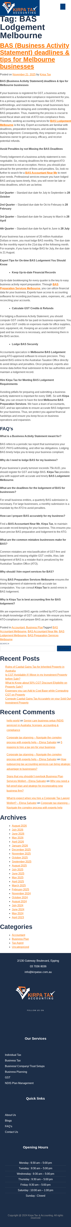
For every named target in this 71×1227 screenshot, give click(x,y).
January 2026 (20, 845)
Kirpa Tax (45, 74)
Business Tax (13, 1060)
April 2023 (18, 917)
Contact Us (11, 1132)
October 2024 (20, 897)
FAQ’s (8, 1126)
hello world (13, 720)
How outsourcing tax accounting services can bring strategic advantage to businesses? (39, 764)
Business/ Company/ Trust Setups (25, 1066)
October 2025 (20, 857)
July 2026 (17, 829)
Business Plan (34, 627)
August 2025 (19, 865)
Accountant (18, 627)
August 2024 (19, 901)
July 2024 (17, 905)
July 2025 (17, 869)
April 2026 (18, 841)
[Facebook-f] (9, 1021)
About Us (10, 1115)
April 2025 (18, 881)
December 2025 (21, 849)
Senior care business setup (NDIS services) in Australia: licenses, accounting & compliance (35, 725)
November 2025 (21, 853)
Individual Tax (13, 1054)
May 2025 (17, 877)
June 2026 (18, 833)
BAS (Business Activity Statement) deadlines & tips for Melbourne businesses (35, 56)
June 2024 (18, 909)
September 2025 (21, 861)
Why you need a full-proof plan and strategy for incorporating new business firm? (38, 786)
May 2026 (17, 837)
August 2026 (19, 825)
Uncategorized (20, 947)
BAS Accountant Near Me (41, 172)
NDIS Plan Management (19, 1083)
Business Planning (16, 1071)
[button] (62, 7)
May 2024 (17, 913)
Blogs (8, 1120)
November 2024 (21, 893)
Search (4, 644)
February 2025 (20, 889)
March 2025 (19, 885)
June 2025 (18, 873)
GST (7, 1077)
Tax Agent (17, 943)
